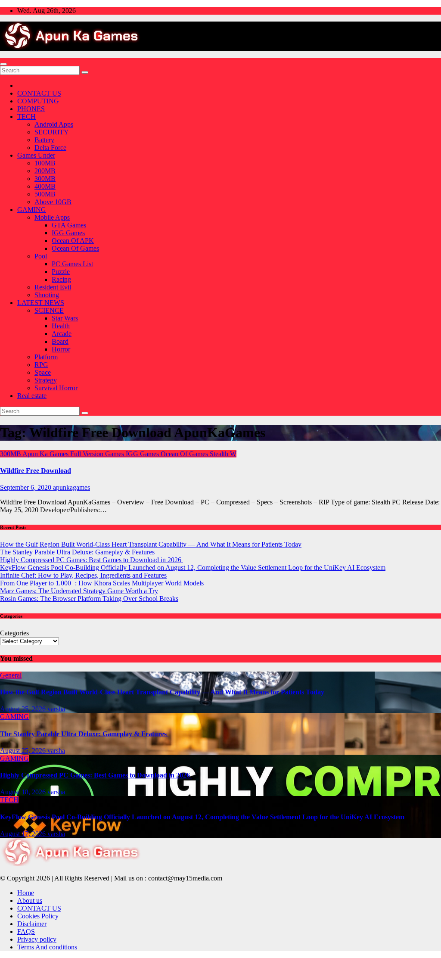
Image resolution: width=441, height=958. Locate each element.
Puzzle (61, 271)
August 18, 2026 (23, 792)
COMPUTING (38, 101)
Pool (40, 256)
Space (42, 372)
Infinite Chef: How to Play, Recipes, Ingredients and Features (83, 575)
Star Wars (65, 318)
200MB (45, 170)
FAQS (26, 931)
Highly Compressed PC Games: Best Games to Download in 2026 (91, 559)
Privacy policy (36, 939)
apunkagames (71, 487)
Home (25, 892)
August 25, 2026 (23, 708)
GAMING (31, 209)
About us (29, 900)
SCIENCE (49, 310)
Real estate (32, 395)
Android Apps (53, 124)
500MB (45, 194)
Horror (61, 349)
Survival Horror (56, 388)
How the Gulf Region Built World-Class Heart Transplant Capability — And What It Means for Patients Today (150, 544)
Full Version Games (98, 453)
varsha (56, 708)
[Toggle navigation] (3, 64)
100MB (45, 163)
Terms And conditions (47, 947)
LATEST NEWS (40, 302)
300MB (45, 178)
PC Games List (72, 263)
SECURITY (51, 132)
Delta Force (50, 147)
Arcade (61, 333)
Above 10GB (52, 201)
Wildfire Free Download (35, 470)
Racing (61, 279)
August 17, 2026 (23, 833)
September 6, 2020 (26, 487)
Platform (46, 357)
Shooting (46, 295)
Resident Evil (52, 287)
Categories (14, 633)
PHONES (31, 108)
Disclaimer (32, 923)
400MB (45, 186)
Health (61, 326)
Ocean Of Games (75, 248)
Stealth (220, 453)
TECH (26, 116)
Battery (44, 139)
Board (60, 341)
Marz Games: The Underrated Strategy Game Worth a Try (79, 590)
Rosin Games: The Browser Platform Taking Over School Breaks (89, 598)
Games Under (36, 155)
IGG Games (68, 232)
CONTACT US (39, 93)
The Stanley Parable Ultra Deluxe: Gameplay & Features (78, 552)
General (11, 675)
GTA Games (69, 225)
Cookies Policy (38, 916)
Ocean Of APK (73, 240)
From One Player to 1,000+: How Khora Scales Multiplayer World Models (102, 583)
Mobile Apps (52, 217)
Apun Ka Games (46, 453)
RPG (41, 364)
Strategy (45, 380)
